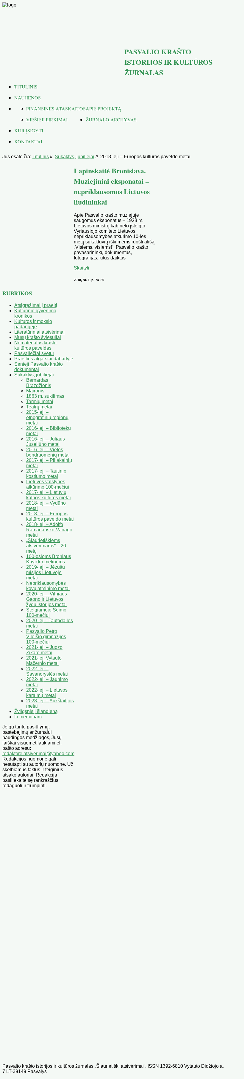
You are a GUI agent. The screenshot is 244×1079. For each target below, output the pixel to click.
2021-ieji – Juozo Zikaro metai (44, 650)
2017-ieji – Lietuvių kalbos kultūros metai (48, 495)
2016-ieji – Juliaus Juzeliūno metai (45, 441)
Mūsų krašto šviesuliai (37, 337)
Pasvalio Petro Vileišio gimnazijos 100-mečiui (46, 636)
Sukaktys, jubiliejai (74, 156)
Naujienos (27, 97)
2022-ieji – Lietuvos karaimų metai (47, 692)
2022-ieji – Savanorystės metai (47, 671)
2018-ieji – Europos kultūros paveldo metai (50, 516)
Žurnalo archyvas (111, 119)
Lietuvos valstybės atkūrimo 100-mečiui (47, 484)
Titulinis (25, 86)
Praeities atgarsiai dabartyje (43, 358)
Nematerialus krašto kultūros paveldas (35, 345)
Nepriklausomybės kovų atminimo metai (48, 586)
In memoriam (28, 716)
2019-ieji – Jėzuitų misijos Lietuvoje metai (45, 572)
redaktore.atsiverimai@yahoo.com (38, 753)
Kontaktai (28, 141)
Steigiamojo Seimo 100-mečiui (46, 612)
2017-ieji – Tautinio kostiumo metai (46, 473)
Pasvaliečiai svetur (34, 353)
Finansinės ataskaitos (56, 108)
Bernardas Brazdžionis (38, 383)
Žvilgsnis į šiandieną (36, 711)
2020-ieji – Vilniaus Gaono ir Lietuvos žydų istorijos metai (46, 599)
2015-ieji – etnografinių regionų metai (47, 417)
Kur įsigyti (28, 130)
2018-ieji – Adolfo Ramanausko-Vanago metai (49, 530)
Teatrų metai (39, 406)
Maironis (35, 390)
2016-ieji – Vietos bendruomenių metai (48, 452)
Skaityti (81, 267)
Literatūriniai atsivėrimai (39, 332)
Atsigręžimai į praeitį (35, 305)
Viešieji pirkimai (47, 119)
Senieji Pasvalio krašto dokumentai (38, 367)
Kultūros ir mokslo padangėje (33, 324)
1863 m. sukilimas (45, 396)
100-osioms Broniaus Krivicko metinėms (48, 559)
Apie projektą (103, 108)
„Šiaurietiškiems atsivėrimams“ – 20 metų (46, 546)
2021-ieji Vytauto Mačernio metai (44, 660)
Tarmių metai (39, 401)
